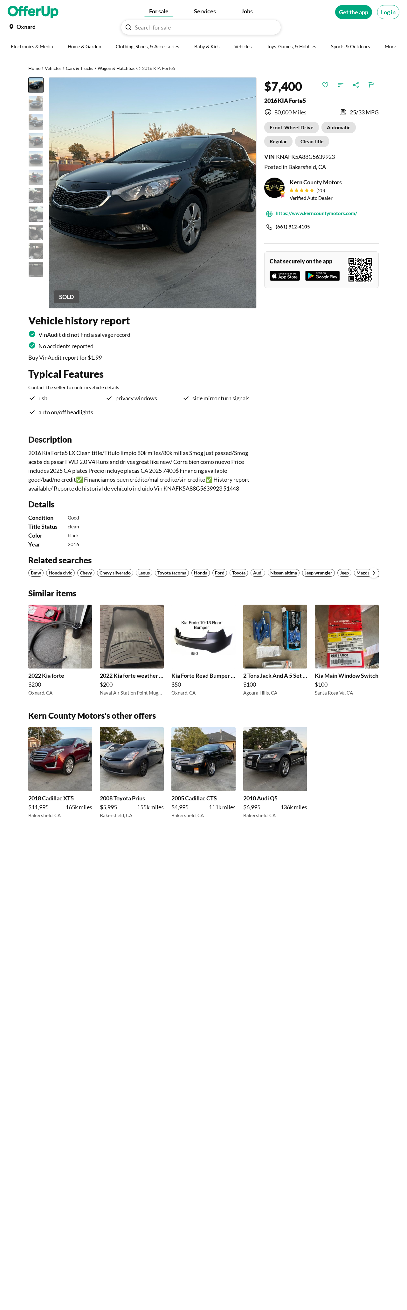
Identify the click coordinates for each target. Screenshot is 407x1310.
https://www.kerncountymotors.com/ (316, 213)
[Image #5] (36, 159)
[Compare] (340, 84)
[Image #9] (36, 233)
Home (34, 68)
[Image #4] (36, 140)
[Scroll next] (374, 573)
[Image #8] (36, 214)
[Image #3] (36, 122)
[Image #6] (36, 177)
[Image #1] (36, 85)
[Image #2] (36, 104)
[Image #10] (36, 251)
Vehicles (53, 68)
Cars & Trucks (79, 68)
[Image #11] (36, 269)
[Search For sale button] (128, 27)
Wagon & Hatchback (118, 68)
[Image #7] (36, 196)
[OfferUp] (33, 12)
